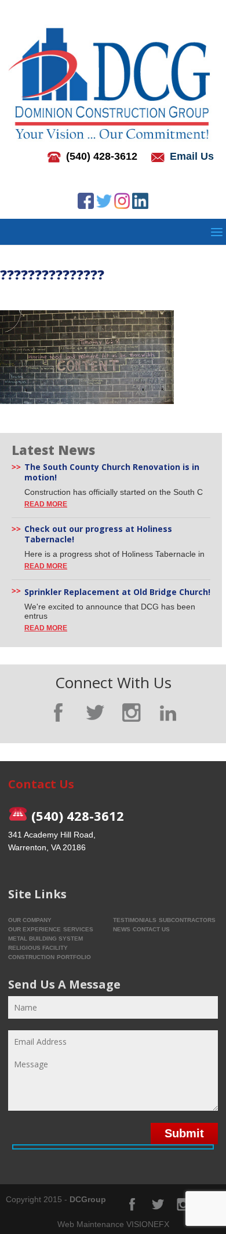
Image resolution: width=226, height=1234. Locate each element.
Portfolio (74, 957)
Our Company (30, 920)
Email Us (192, 156)
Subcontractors (187, 920)
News (121, 929)
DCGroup (88, 1199)
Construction (31, 957)
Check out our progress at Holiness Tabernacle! (98, 534)
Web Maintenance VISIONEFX (113, 1224)
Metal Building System (45, 938)
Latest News (53, 449)
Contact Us (151, 929)
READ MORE (45, 504)
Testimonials (134, 920)
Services (78, 929)
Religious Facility (38, 948)
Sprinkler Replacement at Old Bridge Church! (117, 592)
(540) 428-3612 (101, 156)
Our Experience (34, 929)
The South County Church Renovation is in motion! (111, 472)
